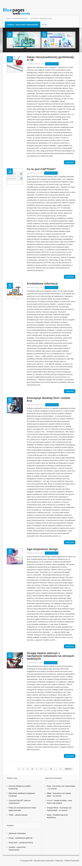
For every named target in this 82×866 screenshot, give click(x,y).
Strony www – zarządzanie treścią (41, 18)
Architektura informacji (42, 283)
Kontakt (44, 25)
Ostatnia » (68, 769)
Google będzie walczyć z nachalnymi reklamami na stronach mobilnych (50, 656)
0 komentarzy (51, 64)
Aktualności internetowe (17, 833)
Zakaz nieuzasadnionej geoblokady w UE (50, 58)
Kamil (49, 786)
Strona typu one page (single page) (59, 45)
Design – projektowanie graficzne (16, 18)
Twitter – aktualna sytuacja (18, 815)
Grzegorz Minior (52, 808)
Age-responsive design (42, 549)
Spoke (49, 815)
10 (51, 769)
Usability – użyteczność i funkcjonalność (22, 25)
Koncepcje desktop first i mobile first (48, 399)
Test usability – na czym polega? (24, 45)
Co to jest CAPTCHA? (41, 169)
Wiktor (49, 793)
